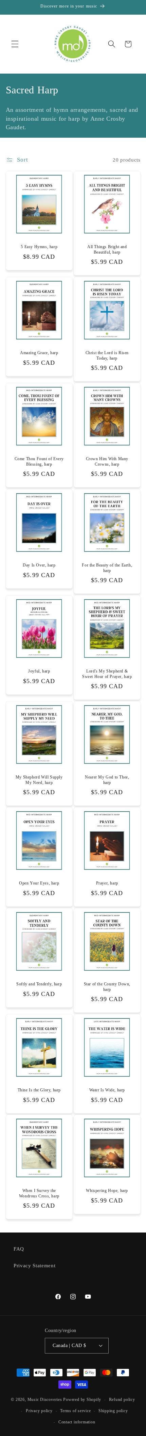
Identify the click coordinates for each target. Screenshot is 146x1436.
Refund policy (122, 1399)
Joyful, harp (39, 671)
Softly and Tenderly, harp (39, 984)
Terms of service (75, 1410)
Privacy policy (39, 1410)
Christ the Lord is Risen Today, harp (107, 356)
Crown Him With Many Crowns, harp (107, 462)
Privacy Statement (34, 1265)
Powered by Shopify (82, 1399)
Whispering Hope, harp (107, 1191)
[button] (15, 44)
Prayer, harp (107, 883)
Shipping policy (113, 1410)
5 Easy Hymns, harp (39, 246)
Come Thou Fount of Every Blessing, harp (38, 462)
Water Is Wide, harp (107, 1090)
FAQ (19, 1249)
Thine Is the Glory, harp (38, 1090)
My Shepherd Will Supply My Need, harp (38, 780)
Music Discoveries (45, 1399)
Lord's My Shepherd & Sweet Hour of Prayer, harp (107, 674)
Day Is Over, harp (39, 565)
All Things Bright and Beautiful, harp (107, 249)
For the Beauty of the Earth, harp (107, 568)
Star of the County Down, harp (107, 987)
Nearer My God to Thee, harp (107, 780)
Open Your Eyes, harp (39, 883)
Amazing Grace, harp (39, 353)
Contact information (76, 1422)
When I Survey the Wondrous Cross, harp (39, 1194)
